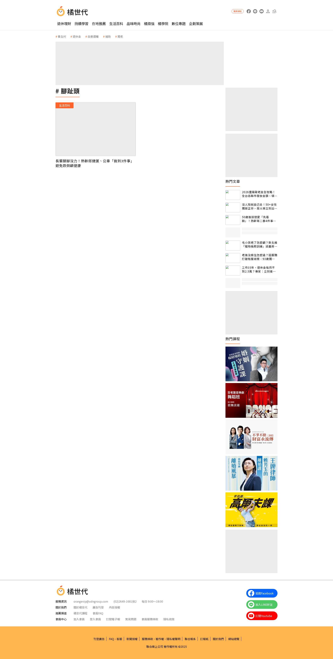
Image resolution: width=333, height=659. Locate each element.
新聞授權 (132, 639)
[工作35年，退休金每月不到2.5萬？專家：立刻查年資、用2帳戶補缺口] (232, 270)
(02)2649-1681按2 (124, 601)
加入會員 (79, 619)
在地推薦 (99, 23)
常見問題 (130, 619)
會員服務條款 (150, 619)
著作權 (160, 639)
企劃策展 (196, 23)
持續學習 (81, 23)
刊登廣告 (99, 639)
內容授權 (114, 607)
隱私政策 (168, 619)
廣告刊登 (98, 607)
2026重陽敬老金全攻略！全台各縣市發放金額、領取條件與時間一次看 (259, 194)
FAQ (111, 639)
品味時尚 (133, 23)
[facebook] (248, 11)
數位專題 (179, 23)
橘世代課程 (80, 613)
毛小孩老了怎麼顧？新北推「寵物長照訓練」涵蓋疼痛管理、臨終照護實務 (259, 244)
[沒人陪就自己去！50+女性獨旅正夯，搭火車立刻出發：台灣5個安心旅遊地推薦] (232, 207)
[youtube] (261, 11)
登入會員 (95, 619)
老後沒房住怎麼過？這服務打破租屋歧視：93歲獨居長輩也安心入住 (259, 257)
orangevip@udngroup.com (91, 601)
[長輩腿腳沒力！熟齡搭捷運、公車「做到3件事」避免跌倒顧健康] (96, 129)
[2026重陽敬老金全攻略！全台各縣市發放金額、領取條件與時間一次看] (232, 195)
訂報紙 (204, 639)
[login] (268, 11)
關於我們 (218, 639)
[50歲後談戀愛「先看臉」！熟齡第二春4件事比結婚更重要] (232, 220)
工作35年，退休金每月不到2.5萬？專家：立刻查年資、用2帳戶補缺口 (259, 269)
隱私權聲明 (173, 639)
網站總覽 (233, 639)
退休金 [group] (77, 36)
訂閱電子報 (113, 619)
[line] (255, 11)
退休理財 (64, 23)
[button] (274, 11)
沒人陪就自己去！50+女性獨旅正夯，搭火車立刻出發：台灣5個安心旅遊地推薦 (259, 206)
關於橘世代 (80, 607)
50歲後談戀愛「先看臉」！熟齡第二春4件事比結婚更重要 (259, 219)
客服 (119, 639)
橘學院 (163, 23)
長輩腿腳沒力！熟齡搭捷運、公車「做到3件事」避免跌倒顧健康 (95, 163)
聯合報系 (190, 639)
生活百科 (116, 23)
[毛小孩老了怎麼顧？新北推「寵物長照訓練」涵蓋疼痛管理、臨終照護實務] (232, 245)
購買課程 (237, 11)
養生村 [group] (62, 36)
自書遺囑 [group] (93, 36)
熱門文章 (232, 181)
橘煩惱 (149, 23)
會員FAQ (98, 613)
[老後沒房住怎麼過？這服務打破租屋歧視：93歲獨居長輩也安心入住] (232, 258)
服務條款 (147, 639)
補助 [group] (108, 36)
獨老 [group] (120, 36)
